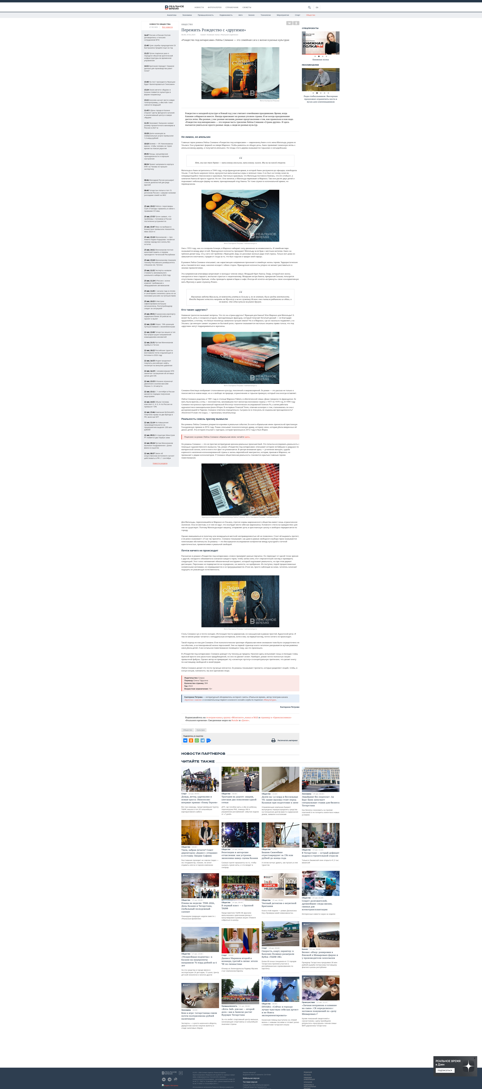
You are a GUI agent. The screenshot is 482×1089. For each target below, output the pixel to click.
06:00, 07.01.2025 (188, 35)
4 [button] (326, 56)
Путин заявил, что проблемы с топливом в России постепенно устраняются (157, 218)
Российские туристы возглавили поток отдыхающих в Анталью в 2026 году (158, 352)
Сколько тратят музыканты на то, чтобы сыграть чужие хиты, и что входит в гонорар (240, 860)
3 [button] (322, 56)
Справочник (232, 7)
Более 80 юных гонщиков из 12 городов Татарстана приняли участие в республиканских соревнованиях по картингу (279, 960)
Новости (199, 7)
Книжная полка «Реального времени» (222, 35)
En (317, 7)
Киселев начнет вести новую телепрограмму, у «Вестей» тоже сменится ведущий (159, 102)
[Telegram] (203, 740)
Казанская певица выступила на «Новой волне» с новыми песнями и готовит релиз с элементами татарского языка (280, 1015)
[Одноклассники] (296, 23)
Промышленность (206, 15)
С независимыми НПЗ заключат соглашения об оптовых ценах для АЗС (159, 373)
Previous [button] (304, 43)
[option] (321, 43)
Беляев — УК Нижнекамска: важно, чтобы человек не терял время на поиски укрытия (158, 146)
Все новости (167, 27)
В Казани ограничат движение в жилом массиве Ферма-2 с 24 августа (158, 383)
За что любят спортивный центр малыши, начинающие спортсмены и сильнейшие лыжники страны (240, 1016)
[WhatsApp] (197, 740)
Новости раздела (160, 463)
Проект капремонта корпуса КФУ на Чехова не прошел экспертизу (159, 166)
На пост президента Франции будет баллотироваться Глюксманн (159, 83)
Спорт (297, 15)
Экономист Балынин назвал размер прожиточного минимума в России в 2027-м (159, 125)
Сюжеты (247, 7)
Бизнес (252, 15)
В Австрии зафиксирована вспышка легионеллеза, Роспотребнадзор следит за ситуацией (158, 305)
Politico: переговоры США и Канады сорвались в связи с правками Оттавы (159, 208)
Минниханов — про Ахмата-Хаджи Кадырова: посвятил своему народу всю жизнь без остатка (159, 240)
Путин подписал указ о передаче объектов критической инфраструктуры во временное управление (158, 57)
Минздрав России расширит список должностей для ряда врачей (159, 182)
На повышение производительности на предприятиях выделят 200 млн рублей (158, 426)
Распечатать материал (287, 740)
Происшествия (308, 1002)
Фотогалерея (215, 7)
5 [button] (328, 93)
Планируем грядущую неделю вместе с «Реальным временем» (198, 911)
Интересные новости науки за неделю (318, 907)
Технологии (266, 15)
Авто (240, 15)
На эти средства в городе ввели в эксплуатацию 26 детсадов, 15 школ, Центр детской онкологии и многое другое (200, 965)
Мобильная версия (251, 1078)
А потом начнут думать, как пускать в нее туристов (280, 858)
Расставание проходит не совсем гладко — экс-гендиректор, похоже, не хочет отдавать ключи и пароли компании (200, 857)
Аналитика (171, 15)
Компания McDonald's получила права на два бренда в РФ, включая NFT (159, 414)
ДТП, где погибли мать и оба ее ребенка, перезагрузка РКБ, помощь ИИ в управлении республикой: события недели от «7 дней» (240, 805)
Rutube (235, 720)
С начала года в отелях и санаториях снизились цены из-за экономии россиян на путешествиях (160, 293)
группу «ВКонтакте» (233, 717)
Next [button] (338, 43)
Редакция (308, 1072)
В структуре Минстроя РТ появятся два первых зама (159, 436)
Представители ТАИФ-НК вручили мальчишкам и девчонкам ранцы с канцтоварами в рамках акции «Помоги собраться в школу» (239, 912)
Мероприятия (283, 15)
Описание (308, 1082)
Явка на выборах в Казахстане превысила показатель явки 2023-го (159, 229)
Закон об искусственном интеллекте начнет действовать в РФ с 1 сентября (159, 455)
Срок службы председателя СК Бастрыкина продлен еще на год (160, 46)
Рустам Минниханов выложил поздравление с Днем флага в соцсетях (158, 445)
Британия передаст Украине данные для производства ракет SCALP (159, 68)
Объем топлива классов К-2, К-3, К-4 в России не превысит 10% (158, 404)
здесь (247, 437)
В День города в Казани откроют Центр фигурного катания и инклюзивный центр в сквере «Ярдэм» (159, 114)
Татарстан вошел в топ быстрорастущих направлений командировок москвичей (159, 334)
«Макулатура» (269, 699)
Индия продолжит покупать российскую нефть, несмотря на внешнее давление (158, 363)
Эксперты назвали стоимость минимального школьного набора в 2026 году (157, 272)
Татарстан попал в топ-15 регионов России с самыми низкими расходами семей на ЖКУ (160, 192)
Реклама (307, 1075)
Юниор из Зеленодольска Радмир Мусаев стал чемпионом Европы (240, 964)
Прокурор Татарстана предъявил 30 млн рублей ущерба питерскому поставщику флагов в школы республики (320, 959)
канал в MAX (251, 717)
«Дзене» (245, 720)
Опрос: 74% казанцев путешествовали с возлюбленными (159, 325)
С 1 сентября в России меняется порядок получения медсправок (159, 394)
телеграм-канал (214, 717)
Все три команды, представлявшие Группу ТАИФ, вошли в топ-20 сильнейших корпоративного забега (200, 804)
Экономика (187, 15)
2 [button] (319, 56)
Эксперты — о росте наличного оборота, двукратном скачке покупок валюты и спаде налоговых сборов (199, 1020)
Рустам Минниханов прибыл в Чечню (158, 343)
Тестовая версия (250, 1082)
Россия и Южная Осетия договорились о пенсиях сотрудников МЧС (157, 37)
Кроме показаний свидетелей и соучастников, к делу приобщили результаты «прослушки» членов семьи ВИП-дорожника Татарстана (319, 1015)
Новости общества (160, 24)
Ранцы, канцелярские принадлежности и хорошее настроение (156, 156)
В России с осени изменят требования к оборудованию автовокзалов (157, 283)
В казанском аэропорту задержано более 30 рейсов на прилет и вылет (159, 316)
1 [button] (315, 56)
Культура (201, 730)
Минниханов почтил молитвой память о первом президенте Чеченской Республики (159, 252)
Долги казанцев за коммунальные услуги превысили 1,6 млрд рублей (158, 135)
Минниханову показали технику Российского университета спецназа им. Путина (160, 262)
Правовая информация (309, 1078)
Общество (310, 15)
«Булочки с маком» (193, 699)
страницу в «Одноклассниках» (275, 717)
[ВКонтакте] (289, 23)
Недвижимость (226, 15)
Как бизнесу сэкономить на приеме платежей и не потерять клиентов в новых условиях (321, 805)
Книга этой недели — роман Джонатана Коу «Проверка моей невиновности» (279, 908)
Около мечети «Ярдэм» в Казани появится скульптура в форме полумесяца (157, 92)
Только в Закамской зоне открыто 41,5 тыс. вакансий (320, 857)
